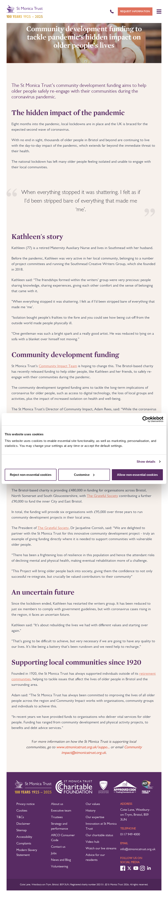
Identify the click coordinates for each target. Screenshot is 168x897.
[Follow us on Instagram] (142, 868)
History (90, 810)
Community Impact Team (58, 366)
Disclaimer (23, 824)
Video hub (92, 842)
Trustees (57, 817)
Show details (146, 461)
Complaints (23, 843)
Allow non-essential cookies (137, 474)
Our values (93, 804)
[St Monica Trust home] (25, 11)
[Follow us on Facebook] (122, 868)
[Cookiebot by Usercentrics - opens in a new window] (145, 419)
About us (57, 804)
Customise (82, 474)
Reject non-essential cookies (30, 474)
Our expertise (95, 817)
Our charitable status (99, 835)
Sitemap (21, 830)
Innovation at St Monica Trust (101, 826)
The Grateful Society (102, 496)
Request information (135, 11)
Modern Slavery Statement (26, 853)
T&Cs (20, 817)
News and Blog (61, 860)
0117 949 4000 (130, 834)
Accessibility (24, 837)
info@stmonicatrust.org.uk (137, 849)
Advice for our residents (95, 857)
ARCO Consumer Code (63, 838)
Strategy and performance (59, 826)
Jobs (54, 853)
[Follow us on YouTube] (135, 868)
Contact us (58, 847)
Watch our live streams (101, 848)
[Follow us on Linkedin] (148, 868)
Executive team (61, 810)
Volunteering (59, 866)
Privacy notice (25, 804)
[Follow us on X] (129, 868)
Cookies (21, 810)
